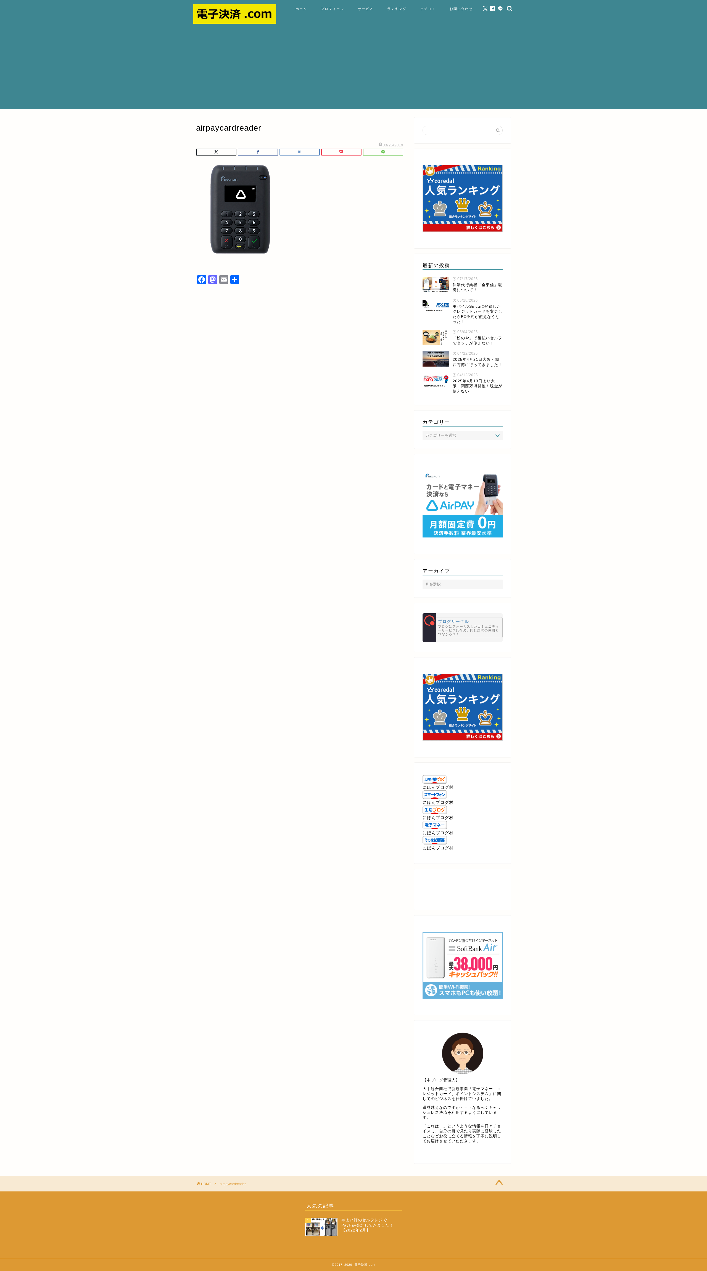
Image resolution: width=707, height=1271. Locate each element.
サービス (365, 9)
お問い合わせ (461, 9)
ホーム (301, 9)
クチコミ (428, 9)
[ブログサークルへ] (463, 627)
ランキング (397, 9)
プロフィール (332, 9)
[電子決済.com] (234, 22)
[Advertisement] (353, 70)
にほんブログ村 (438, 787)
